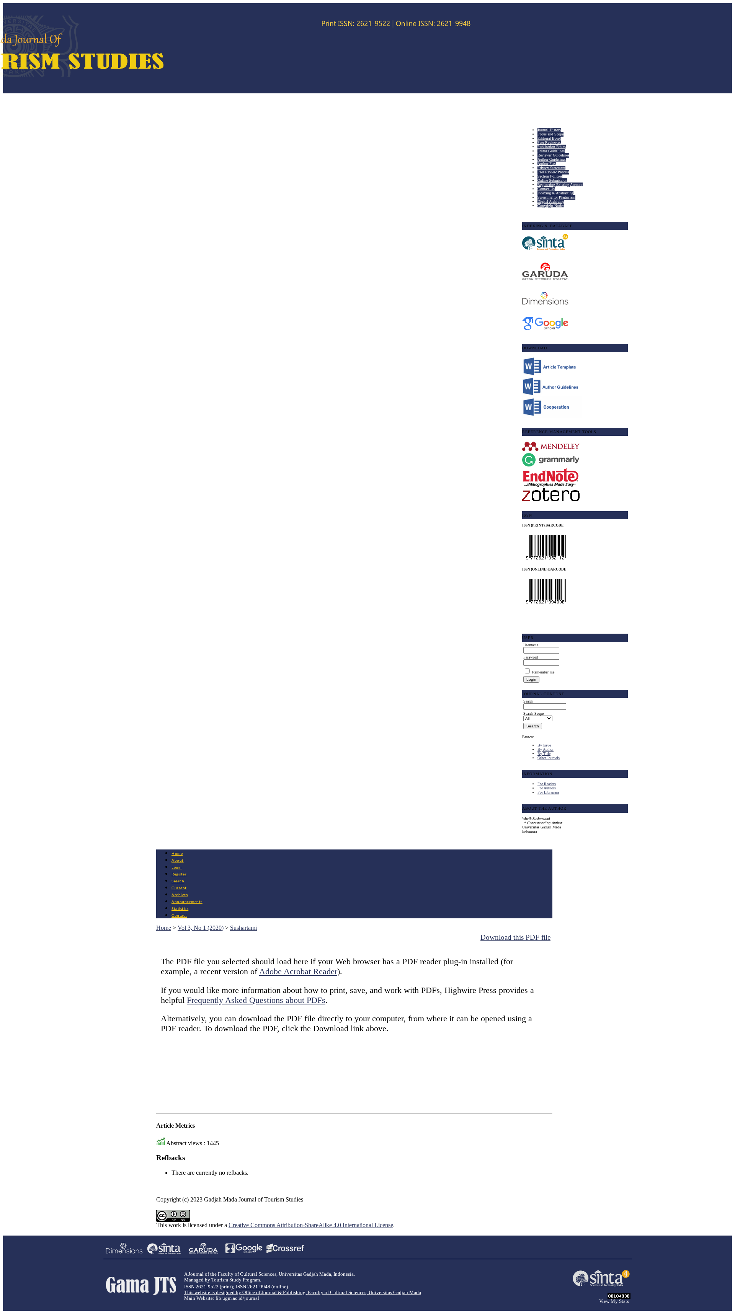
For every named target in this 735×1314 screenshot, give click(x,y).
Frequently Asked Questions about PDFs (256, 1000)
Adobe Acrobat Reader (298, 971)
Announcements (187, 902)
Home (177, 854)
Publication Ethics (551, 147)
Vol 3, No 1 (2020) (201, 927)
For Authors (546, 788)
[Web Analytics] (619, 1296)
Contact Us (546, 189)
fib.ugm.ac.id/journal (237, 1298)
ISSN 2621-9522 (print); (209, 1287)
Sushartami (243, 927)
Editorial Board (549, 138)
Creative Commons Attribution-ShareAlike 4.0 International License (311, 1225)
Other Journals (548, 758)
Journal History (549, 130)
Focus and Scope (550, 134)
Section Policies (549, 176)
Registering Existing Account (560, 185)
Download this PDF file (515, 937)
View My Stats (614, 1301)
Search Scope (533, 713)
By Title (543, 754)
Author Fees (546, 163)
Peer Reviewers (549, 142)
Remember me (543, 672)
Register (179, 874)
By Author (545, 749)
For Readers (546, 784)
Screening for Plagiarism (556, 197)
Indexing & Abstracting (555, 193)
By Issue (544, 745)
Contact (179, 916)
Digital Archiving (550, 201)
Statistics (180, 909)
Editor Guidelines (551, 151)
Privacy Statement (551, 168)
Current (179, 888)
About (178, 860)
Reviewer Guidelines (553, 155)
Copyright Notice (550, 206)
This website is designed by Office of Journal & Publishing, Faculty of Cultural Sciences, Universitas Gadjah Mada (302, 1292)
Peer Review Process (553, 172)
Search (178, 881)
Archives (180, 895)
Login (177, 867)
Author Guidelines (551, 159)
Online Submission (552, 180)
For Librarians (548, 792)
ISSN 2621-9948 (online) (262, 1287)
